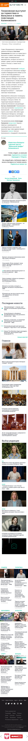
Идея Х (16, 700)
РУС (16, 1)
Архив (6, 715)
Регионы (19, 713)
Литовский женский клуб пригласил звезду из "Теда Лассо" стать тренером (15, 326)
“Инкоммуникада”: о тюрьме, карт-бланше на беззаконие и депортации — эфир (15, 308)
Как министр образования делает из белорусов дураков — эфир (13, 271)
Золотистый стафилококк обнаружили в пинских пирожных (6, 591)
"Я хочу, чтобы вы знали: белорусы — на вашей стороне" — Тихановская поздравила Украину (13, 225)
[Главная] (16, 5)
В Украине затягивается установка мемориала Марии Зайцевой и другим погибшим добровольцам (13, 535)
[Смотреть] (3, 270)
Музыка (18, 654)
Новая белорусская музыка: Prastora (20, 683)
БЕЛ (12, 1)
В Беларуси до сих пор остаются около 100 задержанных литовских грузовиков (13, 295)
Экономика (5, 610)
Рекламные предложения (11, 719)
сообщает (21, 68)
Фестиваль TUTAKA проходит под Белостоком (20, 677)
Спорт (3, 654)
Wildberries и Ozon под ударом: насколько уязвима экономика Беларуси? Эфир (14, 463)
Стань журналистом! (10, 711)
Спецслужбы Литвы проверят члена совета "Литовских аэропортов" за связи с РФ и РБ (12, 264)
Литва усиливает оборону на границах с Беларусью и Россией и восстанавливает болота (13, 280)
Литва (20, 178)
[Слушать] (4, 484)
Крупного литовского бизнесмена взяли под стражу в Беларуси (13, 257)
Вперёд (27, 736)
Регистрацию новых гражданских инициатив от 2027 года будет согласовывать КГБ (11, 386)
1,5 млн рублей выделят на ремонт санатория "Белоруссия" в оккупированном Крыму (6, 647)
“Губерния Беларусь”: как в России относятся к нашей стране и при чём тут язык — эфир (13, 487)
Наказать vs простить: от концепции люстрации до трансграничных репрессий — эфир (14, 321)
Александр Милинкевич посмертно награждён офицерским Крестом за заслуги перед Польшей (13, 557)
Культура (18, 610)
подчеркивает (18, 108)
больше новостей (22, 337)
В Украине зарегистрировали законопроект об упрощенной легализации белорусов (10, 410)
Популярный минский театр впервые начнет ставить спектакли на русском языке (21, 634)
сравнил (11, 131)
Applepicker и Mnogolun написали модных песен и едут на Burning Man (21, 625)
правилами (21, 727)
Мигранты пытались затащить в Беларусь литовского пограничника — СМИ (13, 287)
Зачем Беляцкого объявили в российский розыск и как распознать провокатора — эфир (14, 315)
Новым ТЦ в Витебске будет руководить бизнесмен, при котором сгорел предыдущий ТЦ (15, 332)
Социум (19, 23)
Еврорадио (4, 23)
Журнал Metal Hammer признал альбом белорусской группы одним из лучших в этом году (21, 644)
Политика (19, 567)
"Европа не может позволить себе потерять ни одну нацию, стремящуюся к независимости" (13, 249)
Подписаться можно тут (19, 164)
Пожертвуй (8, 713)
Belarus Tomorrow (9, 700)
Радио (14, 713)
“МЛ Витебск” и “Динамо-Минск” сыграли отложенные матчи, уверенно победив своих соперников (7, 690)
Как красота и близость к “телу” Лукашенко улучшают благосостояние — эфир (13, 512)
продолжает (12, 123)
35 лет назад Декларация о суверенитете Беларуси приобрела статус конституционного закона (14, 434)
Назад (1, 736)
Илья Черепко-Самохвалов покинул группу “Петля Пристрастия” (21, 668)
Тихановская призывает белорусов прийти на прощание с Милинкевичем (14, 201)
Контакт (19, 717)
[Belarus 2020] (16, 736)
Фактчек (21, 700)
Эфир (25, 700)
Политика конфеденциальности (14, 729)
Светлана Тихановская (13, 180)
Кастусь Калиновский (11, 178)
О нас (21, 719)
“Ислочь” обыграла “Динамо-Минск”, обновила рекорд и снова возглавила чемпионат (6, 679)
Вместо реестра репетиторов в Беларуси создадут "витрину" (13, 362)
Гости (3, 700)
